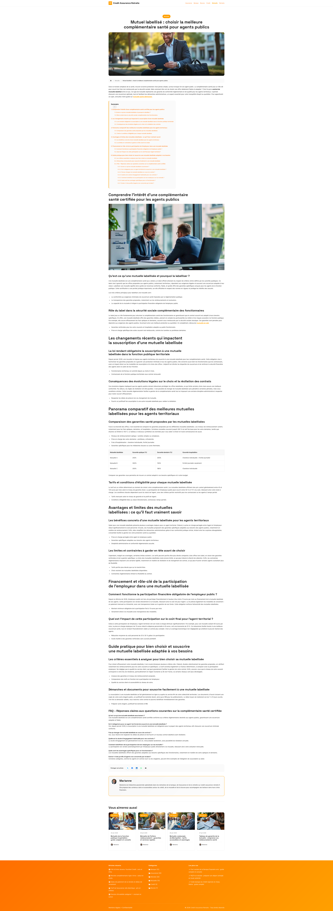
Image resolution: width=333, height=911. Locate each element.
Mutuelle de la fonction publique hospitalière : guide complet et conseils (121, 838)
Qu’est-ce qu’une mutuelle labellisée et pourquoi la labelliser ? (133, 112)
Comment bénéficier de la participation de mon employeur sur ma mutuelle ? (142, 177)
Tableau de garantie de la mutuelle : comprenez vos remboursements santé (209, 838)
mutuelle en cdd (203, 323)
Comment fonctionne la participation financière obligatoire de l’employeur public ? (139, 149)
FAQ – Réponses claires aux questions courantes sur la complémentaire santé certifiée (141, 163)
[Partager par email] (145, 768)
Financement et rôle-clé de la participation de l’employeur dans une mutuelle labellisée (140, 146)
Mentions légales (114, 907)
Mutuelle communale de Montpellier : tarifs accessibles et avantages (180, 838)
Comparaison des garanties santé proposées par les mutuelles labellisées (137, 130)
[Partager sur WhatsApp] (141, 768)
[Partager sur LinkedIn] (136, 768)
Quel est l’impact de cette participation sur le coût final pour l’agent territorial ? (139, 151)
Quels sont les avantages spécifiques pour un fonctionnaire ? (138, 180)
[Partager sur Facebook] (132, 768)
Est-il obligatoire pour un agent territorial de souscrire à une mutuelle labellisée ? (143, 169)
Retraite (221, 3)
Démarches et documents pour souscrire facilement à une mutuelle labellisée (138, 161)
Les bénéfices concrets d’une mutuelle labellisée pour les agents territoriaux (138, 140)
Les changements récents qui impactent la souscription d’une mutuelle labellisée (138, 118)
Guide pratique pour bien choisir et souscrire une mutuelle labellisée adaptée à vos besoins (141, 155)
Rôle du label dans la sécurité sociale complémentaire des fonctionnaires (137, 115)
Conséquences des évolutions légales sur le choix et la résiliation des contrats (139, 124)
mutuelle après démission (142, 97)
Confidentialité (127, 907)
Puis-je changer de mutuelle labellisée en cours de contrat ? (138, 172)
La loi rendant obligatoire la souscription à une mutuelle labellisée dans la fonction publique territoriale (145, 121)
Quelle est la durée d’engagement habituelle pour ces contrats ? (139, 174)
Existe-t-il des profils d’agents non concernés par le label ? (137, 183)
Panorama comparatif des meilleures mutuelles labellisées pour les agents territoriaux (139, 128)
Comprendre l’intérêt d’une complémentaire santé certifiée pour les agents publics (138, 109)
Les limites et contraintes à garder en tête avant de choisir (133, 142)
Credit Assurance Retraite (200, 907)
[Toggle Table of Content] (114, 106)
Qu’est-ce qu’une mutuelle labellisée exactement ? (135, 166)
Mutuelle (215, 3)
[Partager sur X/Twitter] (127, 768)
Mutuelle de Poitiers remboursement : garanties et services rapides (150, 838)
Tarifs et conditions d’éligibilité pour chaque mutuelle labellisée (134, 133)
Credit (208, 3)
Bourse (202, 3)
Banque (196, 3)
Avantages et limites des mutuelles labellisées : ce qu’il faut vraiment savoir (136, 137)
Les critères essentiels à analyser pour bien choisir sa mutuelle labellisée (137, 158)
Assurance (188, 3)
